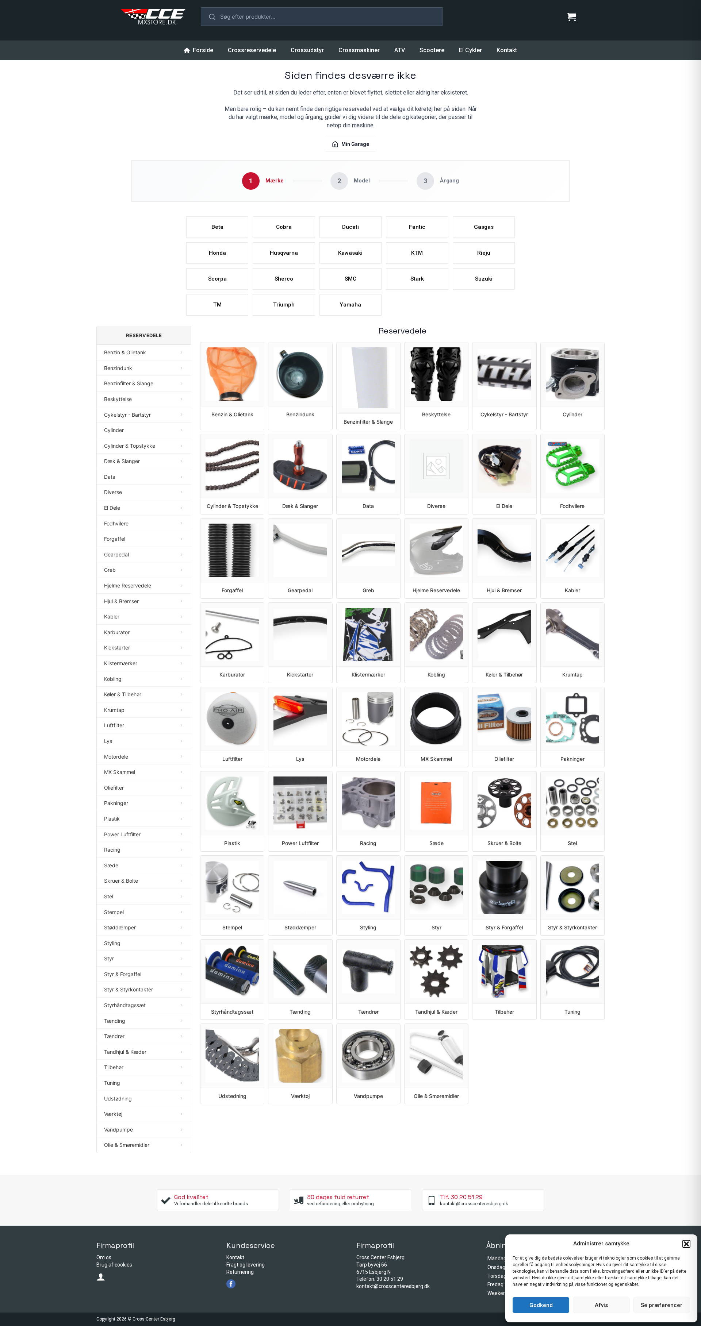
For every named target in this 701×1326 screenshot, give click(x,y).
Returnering (240, 1272)
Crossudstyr (307, 50)
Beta (217, 227)
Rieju (483, 253)
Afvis (601, 1305)
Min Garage (355, 144)
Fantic (417, 227)
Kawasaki (350, 253)
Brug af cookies (114, 1265)
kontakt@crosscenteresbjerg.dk (393, 1286)
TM (217, 304)
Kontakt (507, 50)
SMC (350, 278)
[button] (686, 1244)
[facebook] (230, 1283)
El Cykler (470, 50)
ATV (399, 50)
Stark (417, 278)
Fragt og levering (245, 1265)
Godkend (541, 1305)
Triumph (284, 304)
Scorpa (217, 278)
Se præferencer (661, 1305)
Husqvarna (284, 253)
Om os (103, 1257)
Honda (217, 253)
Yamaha (350, 304)
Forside (203, 50)
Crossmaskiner (359, 50)
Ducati (350, 227)
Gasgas (484, 227)
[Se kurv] (571, 17)
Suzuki (484, 278)
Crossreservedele (252, 50)
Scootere (432, 50)
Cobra (284, 227)
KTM (417, 253)
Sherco (284, 278)
